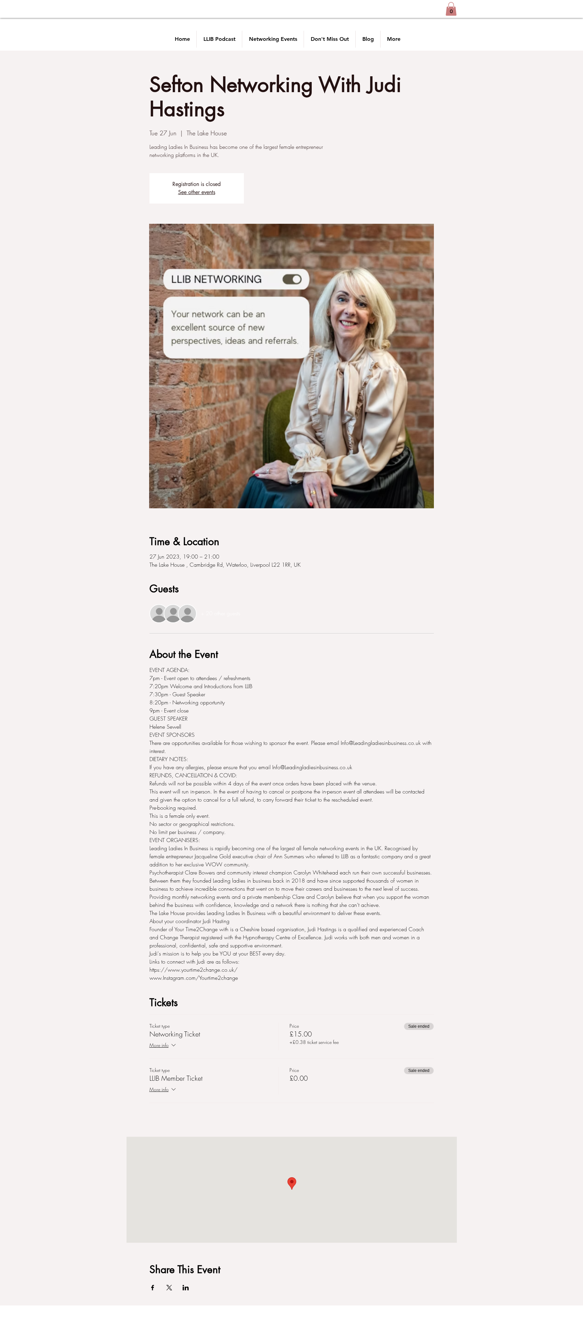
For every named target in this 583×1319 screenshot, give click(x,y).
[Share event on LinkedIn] (186, 1287)
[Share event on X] (169, 1287)
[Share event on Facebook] (152, 1287)
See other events (196, 192)
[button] (451, 9)
